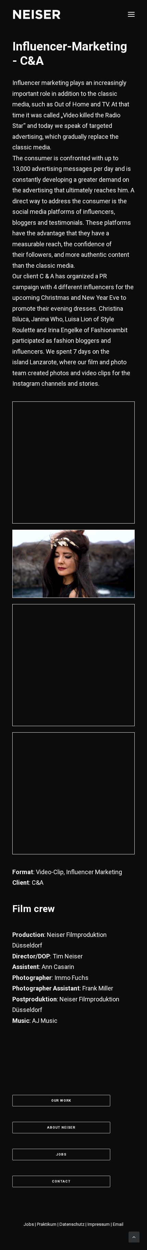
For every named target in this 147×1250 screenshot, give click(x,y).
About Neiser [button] (61, 1128)
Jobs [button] (61, 1155)
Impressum (99, 1224)
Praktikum (46, 1224)
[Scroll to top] (134, 1237)
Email (118, 1224)
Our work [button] (61, 1101)
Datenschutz (71, 1224)
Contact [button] (61, 1181)
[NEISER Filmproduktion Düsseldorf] (36, 14)
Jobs (29, 1224)
